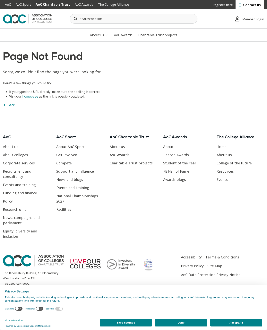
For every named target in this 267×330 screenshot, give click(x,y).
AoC (8, 4)
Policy (8, 201)
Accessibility (191, 257)
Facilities (63, 209)
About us (97, 35)
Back (11, 105)
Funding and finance (20, 193)
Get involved (66, 154)
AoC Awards (84, 4)
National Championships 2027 (77, 199)
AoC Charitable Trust (53, 4)
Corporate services (19, 163)
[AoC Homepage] (27, 18)
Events (222, 179)
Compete (64, 163)
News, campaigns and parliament (21, 220)
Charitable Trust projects (157, 35)
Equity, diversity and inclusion (20, 234)
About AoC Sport (70, 146)
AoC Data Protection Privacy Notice (210, 274)
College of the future (234, 163)
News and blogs (69, 179)
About (168, 146)
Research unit (14, 209)
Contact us (251, 5)
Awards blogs (174, 179)
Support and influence (75, 171)
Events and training (19, 184)
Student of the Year (179, 163)
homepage (30, 96)
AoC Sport (23, 4)
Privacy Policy (192, 266)
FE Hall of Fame (176, 171)
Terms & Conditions (222, 257)
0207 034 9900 (19, 283)
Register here (223, 5)
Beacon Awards (176, 154)
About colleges (15, 154)
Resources (225, 171)
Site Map (214, 266)
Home (222, 146)
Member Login (253, 19)
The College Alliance (113, 4)
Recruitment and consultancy (17, 174)
